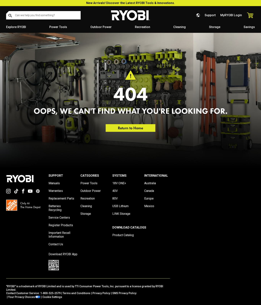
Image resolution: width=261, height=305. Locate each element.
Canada (149, 191)
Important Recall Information (59, 234)
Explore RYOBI (16, 27)
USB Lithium (120, 206)
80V (115, 198)
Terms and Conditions (76, 293)
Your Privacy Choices (21, 297)
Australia (150, 183)
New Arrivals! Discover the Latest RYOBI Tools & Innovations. (130, 3)
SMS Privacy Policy (124, 293)
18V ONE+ (119, 183)
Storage (214, 27)
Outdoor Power (101, 27)
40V (115, 191)
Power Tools (58, 27)
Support (210, 15)
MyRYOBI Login (231, 15)
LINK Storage (121, 214)
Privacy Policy (101, 293)
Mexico (149, 206)
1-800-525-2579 (50, 293)
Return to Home (130, 128)
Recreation (142, 27)
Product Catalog (123, 235)
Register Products (61, 225)
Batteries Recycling (55, 208)
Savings (249, 27)
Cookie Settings (52, 297)
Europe (149, 198)
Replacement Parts (61, 198)
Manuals (54, 183)
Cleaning (179, 27)
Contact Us (56, 244)
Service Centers (59, 217)
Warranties (56, 191)
